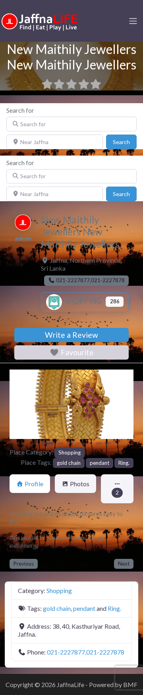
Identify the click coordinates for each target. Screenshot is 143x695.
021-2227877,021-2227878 (85, 652)
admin (23, 238)
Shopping (82, 300)
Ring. (123, 463)
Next (123, 563)
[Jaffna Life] (39, 20)
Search (125, 141)
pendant (99, 463)
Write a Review (71, 334)
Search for (20, 110)
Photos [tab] (79, 483)
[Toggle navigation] (133, 21)
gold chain (69, 463)
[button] (19, 408)
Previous (24, 563)
